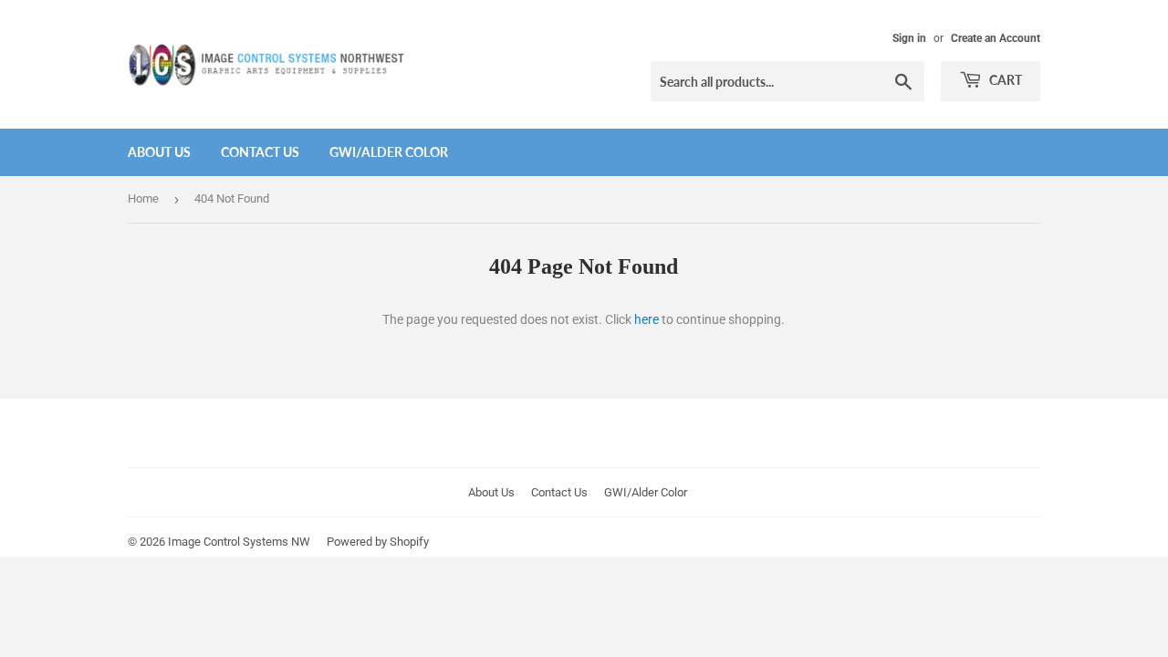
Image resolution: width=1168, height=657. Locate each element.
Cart (1004, 80)
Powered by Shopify (378, 541)
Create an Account (995, 38)
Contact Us (260, 152)
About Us (159, 152)
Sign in (909, 38)
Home (143, 198)
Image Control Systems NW (239, 541)
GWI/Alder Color (388, 152)
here (646, 319)
